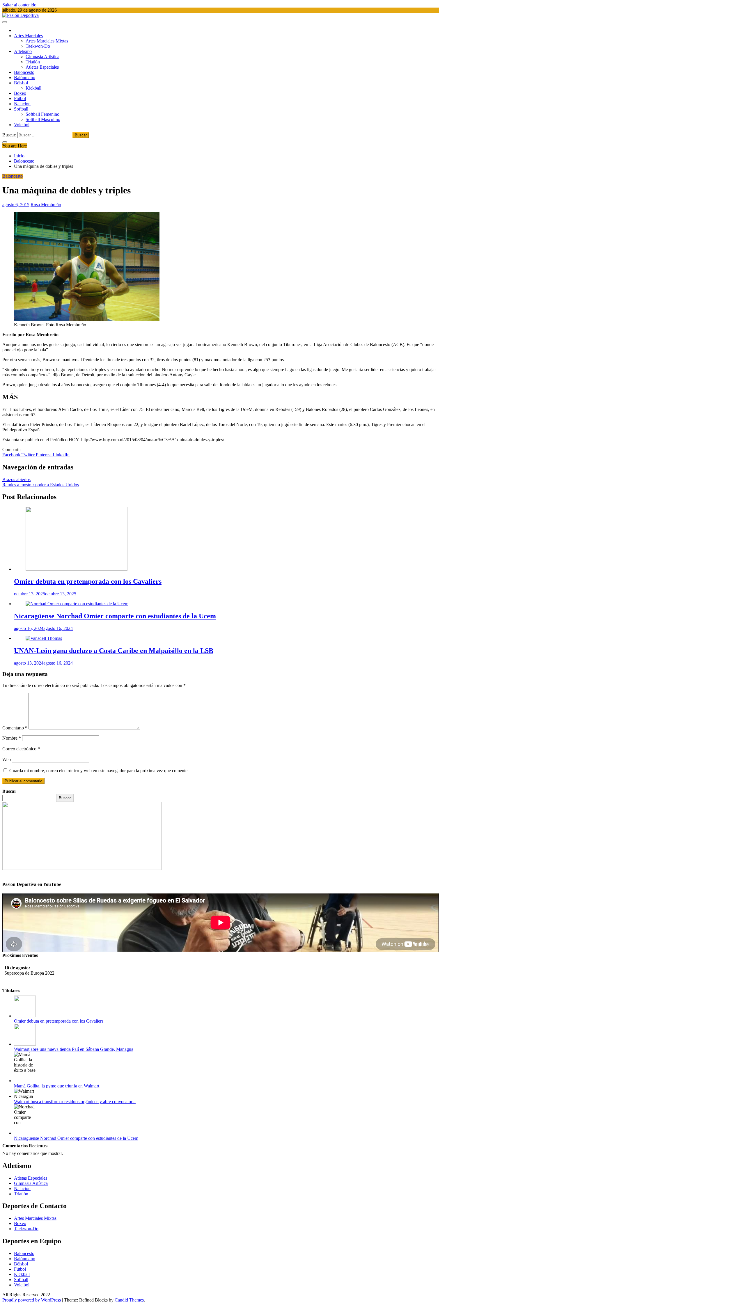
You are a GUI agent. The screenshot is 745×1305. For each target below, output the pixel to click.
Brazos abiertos (16, 479)
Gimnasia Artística (42, 56)
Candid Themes (129, 1299)
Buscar (9, 791)
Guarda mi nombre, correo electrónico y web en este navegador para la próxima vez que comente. (99, 770)
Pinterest (44, 454)
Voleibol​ (21, 124)
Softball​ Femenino (42, 114)
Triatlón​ (33, 61)
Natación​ (22, 103)
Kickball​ (33, 88)
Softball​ (21, 108)
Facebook (12, 454)
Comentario (14, 727)
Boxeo (20, 93)
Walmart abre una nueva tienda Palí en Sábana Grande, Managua (73, 1049)
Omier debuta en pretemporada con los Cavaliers (88, 581)
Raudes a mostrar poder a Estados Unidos (40, 484)
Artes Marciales (28, 35)
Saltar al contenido (19, 4)
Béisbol (21, 82)
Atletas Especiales (42, 67)
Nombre (11, 738)
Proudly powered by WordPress (32, 1299)
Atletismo (23, 51)
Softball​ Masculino (43, 119)
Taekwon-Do (38, 46)
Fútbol (20, 98)
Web (6, 759)
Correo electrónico (21, 748)
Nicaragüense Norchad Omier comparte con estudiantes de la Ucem (115, 616)
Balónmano (24, 77)
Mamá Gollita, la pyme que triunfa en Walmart (56, 1085)
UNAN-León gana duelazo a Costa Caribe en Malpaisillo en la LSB (113, 650)
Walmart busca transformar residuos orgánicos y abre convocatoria (75, 1101)
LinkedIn (61, 454)
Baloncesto (24, 72)
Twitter (29, 454)
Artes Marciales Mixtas (47, 40)
